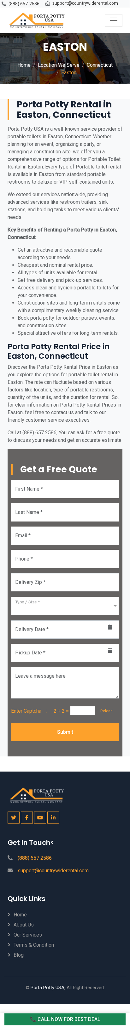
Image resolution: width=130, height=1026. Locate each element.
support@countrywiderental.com (85, 3)
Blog (19, 955)
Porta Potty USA (47, 987)
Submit (65, 732)
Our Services (28, 935)
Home (24, 65)
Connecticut (100, 65)
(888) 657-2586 (24, 3)
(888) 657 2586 (35, 858)
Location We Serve (59, 65)
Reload (105, 711)
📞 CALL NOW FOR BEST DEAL (65, 1019)
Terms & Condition (34, 945)
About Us (24, 925)
